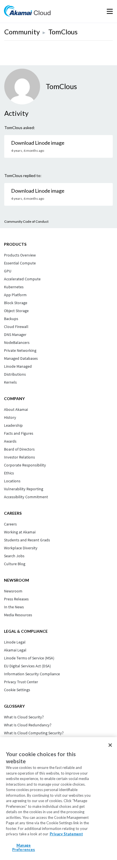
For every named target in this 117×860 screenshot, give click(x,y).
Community (22, 32)
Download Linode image (37, 143)
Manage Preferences (23, 847)
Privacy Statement (66, 834)
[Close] (110, 745)
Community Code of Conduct (26, 221)
